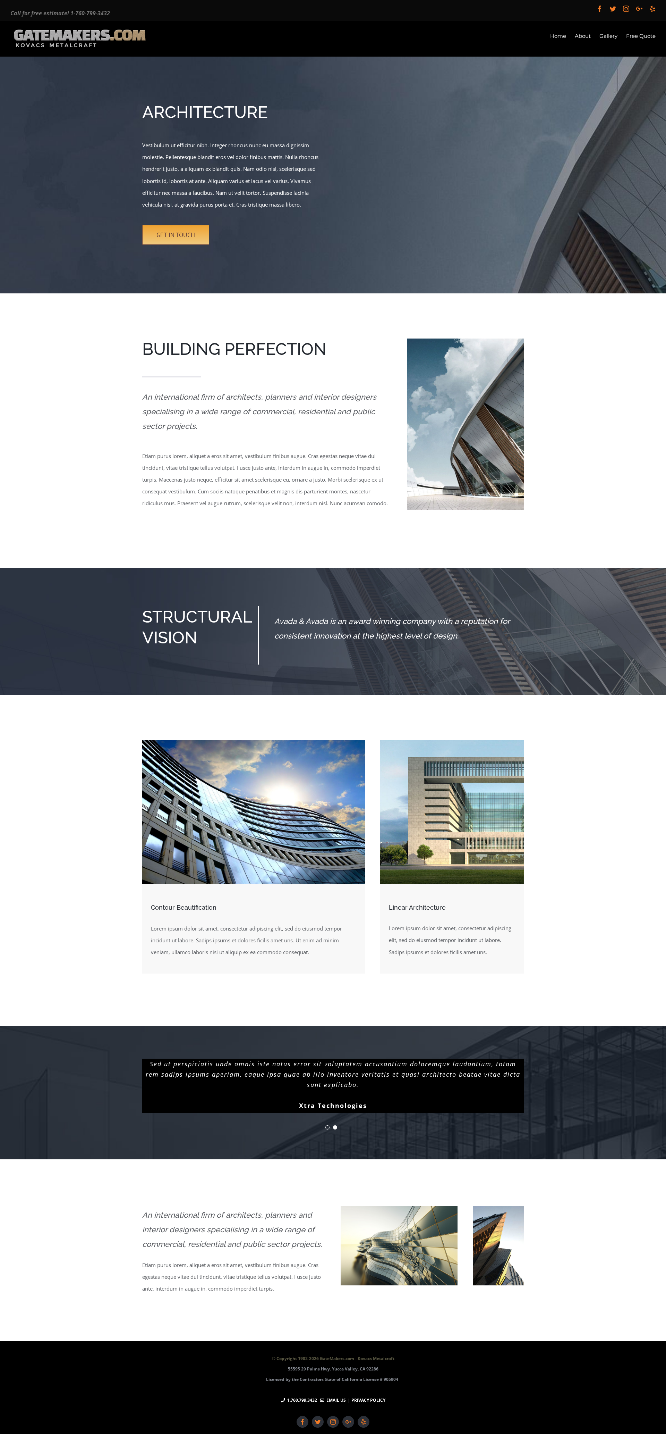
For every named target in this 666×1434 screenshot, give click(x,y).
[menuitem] (562, 35)
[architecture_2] (253, 746)
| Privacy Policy (366, 1400)
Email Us (335, 1400)
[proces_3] (452, 746)
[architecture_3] (498, 1212)
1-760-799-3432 (90, 13)
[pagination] (327, 1127)
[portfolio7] (399, 1212)
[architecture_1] (465, 344)
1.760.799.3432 (301, 1400)
